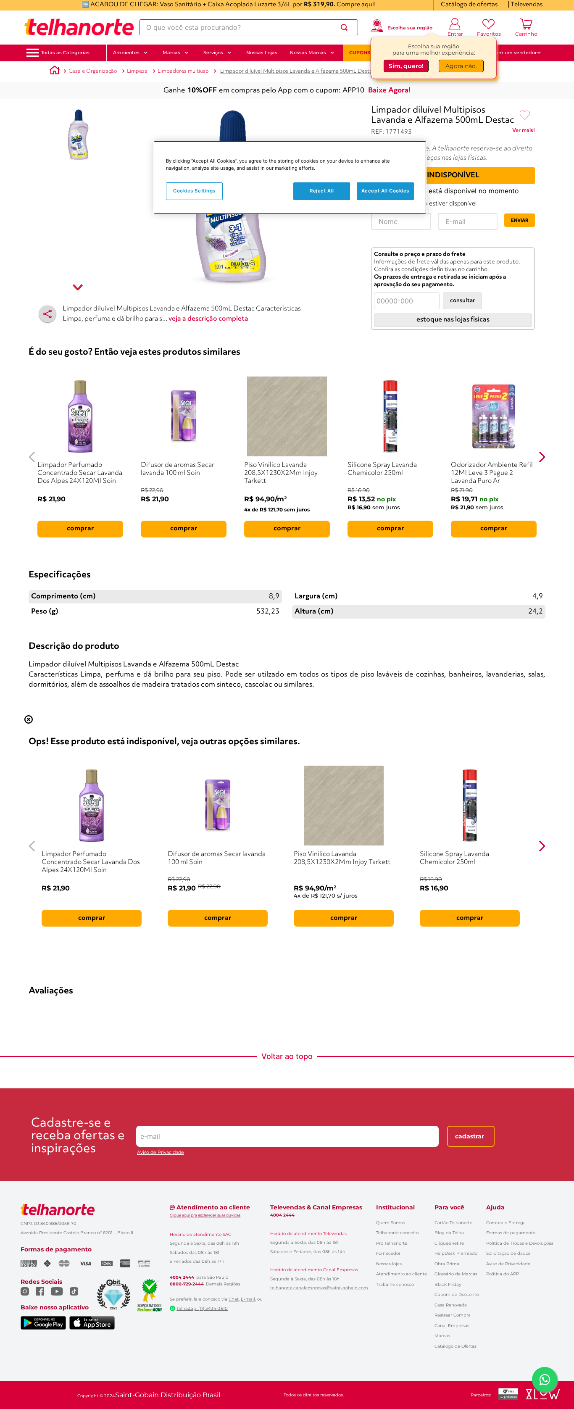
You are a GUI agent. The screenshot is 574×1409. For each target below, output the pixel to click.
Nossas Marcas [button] (308, 52)
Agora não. (461, 66)
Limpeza (137, 71)
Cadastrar (469, 1136)
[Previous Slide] (32, 457)
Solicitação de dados (508, 1253)
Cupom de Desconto (456, 1294)
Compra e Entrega (506, 1222)
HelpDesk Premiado (455, 1253)
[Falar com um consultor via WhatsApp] (544, 1379)
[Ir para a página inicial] (79, 27)
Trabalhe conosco (395, 1284)
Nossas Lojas (261, 52)
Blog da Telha (449, 1232)
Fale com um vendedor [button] (509, 52)
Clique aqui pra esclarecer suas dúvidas (205, 1215)
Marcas (442, 1335)
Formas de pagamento (510, 1232)
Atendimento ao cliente (401, 1274)
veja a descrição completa (208, 319)
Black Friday (447, 1284)
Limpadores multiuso (183, 71)
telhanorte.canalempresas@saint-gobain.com (319, 1287)
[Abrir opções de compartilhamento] (47, 314)
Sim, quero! (406, 66)
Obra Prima (446, 1264)
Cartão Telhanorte (453, 1222)
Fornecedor (388, 1253)
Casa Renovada (450, 1305)
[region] (290, 177)
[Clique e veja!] (523, 132)
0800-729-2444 (187, 1284)
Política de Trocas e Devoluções (519, 1243)
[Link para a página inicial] (54, 71)
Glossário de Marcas (455, 1274)
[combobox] (248, 27)
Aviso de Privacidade (160, 1152)
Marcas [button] (171, 52)
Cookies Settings (194, 191)
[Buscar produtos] (346, 27)
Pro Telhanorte (391, 1243)
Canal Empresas (451, 1325)
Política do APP (502, 1274)
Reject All (322, 191)
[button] (65, 53)
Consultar (462, 300)
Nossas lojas (389, 1264)
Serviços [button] (213, 52)
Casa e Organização (92, 71)
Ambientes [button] (126, 52)
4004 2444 (182, 1277)
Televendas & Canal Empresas (316, 1207)
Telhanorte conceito (397, 1232)
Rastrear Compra (452, 1315)
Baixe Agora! (389, 90)
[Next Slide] (542, 457)
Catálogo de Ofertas (455, 1346)
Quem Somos (390, 1222)
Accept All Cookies (385, 191)
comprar (80, 528)
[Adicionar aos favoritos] (525, 115)
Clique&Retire (449, 1243)
